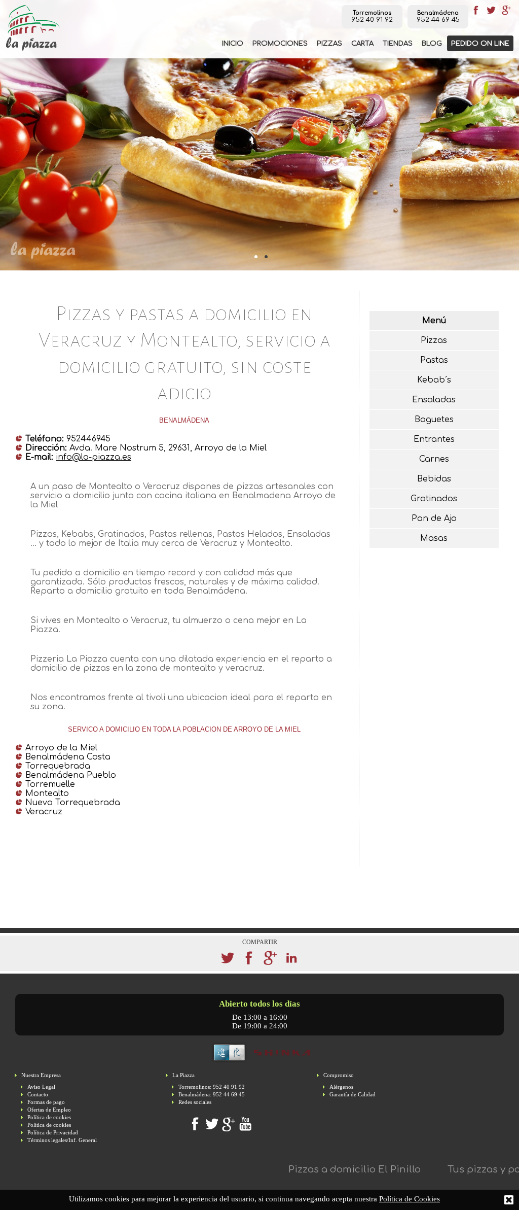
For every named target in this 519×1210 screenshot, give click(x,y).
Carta (362, 43)
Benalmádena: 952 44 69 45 (211, 1094)
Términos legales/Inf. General (62, 1140)
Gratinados (434, 498)
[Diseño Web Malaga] (260, 1061)
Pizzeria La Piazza (33, 28)
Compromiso (338, 1075)
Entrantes (434, 439)
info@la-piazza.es (93, 457)
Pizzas (329, 43)
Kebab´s (434, 380)
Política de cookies (49, 1117)
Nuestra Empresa (41, 1075)
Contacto (37, 1094)
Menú (434, 320)
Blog (432, 43)
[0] (254, 255)
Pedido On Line (480, 43)
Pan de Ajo (434, 518)
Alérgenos (341, 1087)
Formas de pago (46, 1102)
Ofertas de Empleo (49, 1110)
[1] (265, 255)
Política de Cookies (409, 1199)
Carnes (434, 459)
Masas (434, 538)
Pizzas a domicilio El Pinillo (328, 1169)
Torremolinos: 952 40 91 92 (211, 1087)
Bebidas (434, 478)
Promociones (280, 43)
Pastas (434, 360)
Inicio (232, 43)
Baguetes (434, 419)
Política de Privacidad (52, 1132)
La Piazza (183, 1075)
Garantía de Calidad (352, 1094)
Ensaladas (434, 399)
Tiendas (398, 43)
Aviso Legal (41, 1087)
